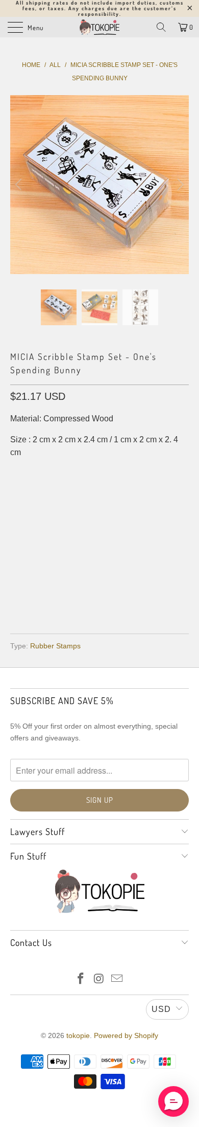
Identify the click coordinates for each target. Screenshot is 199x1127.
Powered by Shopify (126, 1035)
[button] (173, 1101)
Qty (17, 494)
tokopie (78, 1035)
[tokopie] (100, 27)
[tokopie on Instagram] (99, 979)
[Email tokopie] (117, 979)
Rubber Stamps (55, 646)
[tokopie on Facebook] (80, 979)
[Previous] (20, 184)
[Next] (179, 184)
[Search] (161, 27)
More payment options (100, 596)
